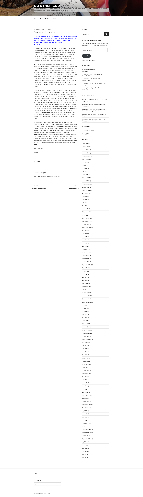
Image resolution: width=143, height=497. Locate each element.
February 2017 (86, 177)
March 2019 (85, 143)
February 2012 (86, 361)
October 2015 (85, 224)
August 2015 (85, 230)
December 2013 (86, 292)
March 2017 (85, 174)
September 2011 (86, 373)
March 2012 (85, 358)
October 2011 (85, 370)
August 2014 (85, 268)
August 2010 (85, 407)
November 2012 (86, 333)
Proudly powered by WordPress (42, 493)
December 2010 (86, 395)
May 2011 (84, 386)
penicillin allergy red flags (88, 114)
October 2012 (85, 336)
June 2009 (85, 445)
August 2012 (85, 342)
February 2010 (86, 423)
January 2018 (85, 153)
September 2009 (86, 438)
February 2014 (86, 286)
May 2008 (85, 454)
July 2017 (84, 165)
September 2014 (86, 264)
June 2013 (85, 311)
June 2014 (85, 274)
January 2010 (85, 426)
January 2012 (85, 364)
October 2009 (86, 435)
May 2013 (84, 314)
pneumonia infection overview (90, 109)
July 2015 (84, 233)
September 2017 (86, 159)
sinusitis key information (88, 99)
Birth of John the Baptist (88, 69)
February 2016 (86, 212)
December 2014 (86, 255)
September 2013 (86, 302)
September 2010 (86, 404)
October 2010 (86, 401)
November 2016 (86, 184)
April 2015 (84, 243)
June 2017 (84, 168)
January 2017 (85, 181)
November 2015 (86, 221)
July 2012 (84, 345)
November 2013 (86, 296)
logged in (45, 176)
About (54, 18)
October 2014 (85, 261)
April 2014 (84, 280)
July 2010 (84, 410)
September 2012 (86, 339)
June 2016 (85, 199)
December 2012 (86, 330)
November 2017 (86, 156)
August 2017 (85, 162)
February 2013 (86, 323)
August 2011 (85, 376)
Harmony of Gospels (87, 130)
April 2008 (85, 457)
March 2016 (85, 209)
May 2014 (84, 277)
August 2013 (85, 305)
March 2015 (85, 246)
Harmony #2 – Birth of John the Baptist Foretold (94, 83)
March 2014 (85, 283)
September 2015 (86, 227)
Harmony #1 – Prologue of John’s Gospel (92, 88)
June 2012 (84, 348)
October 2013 (85, 299)
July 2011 (84, 379)
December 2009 (86, 429)
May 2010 (84, 417)
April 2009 (85, 451)
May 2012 (84, 351)
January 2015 (85, 252)
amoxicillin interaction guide (89, 119)
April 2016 (84, 205)
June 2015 (85, 236)
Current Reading (44, 18)
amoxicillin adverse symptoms (90, 104)
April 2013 (84, 317)
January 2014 (85, 289)
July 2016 (84, 196)
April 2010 (85, 420)
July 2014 (84, 271)
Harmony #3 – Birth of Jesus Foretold (91, 78)
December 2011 (86, 367)
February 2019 (86, 146)
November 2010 (86, 398)
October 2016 (85, 187)
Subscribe (86, 56)
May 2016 (84, 202)
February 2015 (86, 249)
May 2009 (85, 448)
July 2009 (84, 442)
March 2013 (85, 320)
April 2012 (84, 355)
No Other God (47, 6)
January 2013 (85, 327)
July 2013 (84, 308)
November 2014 (86, 258)
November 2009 (86, 432)
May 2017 (84, 171)
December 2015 (86, 218)
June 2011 (84, 383)
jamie (49, 29)
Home (35, 18)
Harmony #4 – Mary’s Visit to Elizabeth (92, 74)
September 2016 (86, 190)
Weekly (38, 161)
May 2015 (84, 240)
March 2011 (85, 392)
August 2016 (85, 193)
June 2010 (85, 414)
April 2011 (84, 389)
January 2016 (85, 215)
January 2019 (85, 149)
